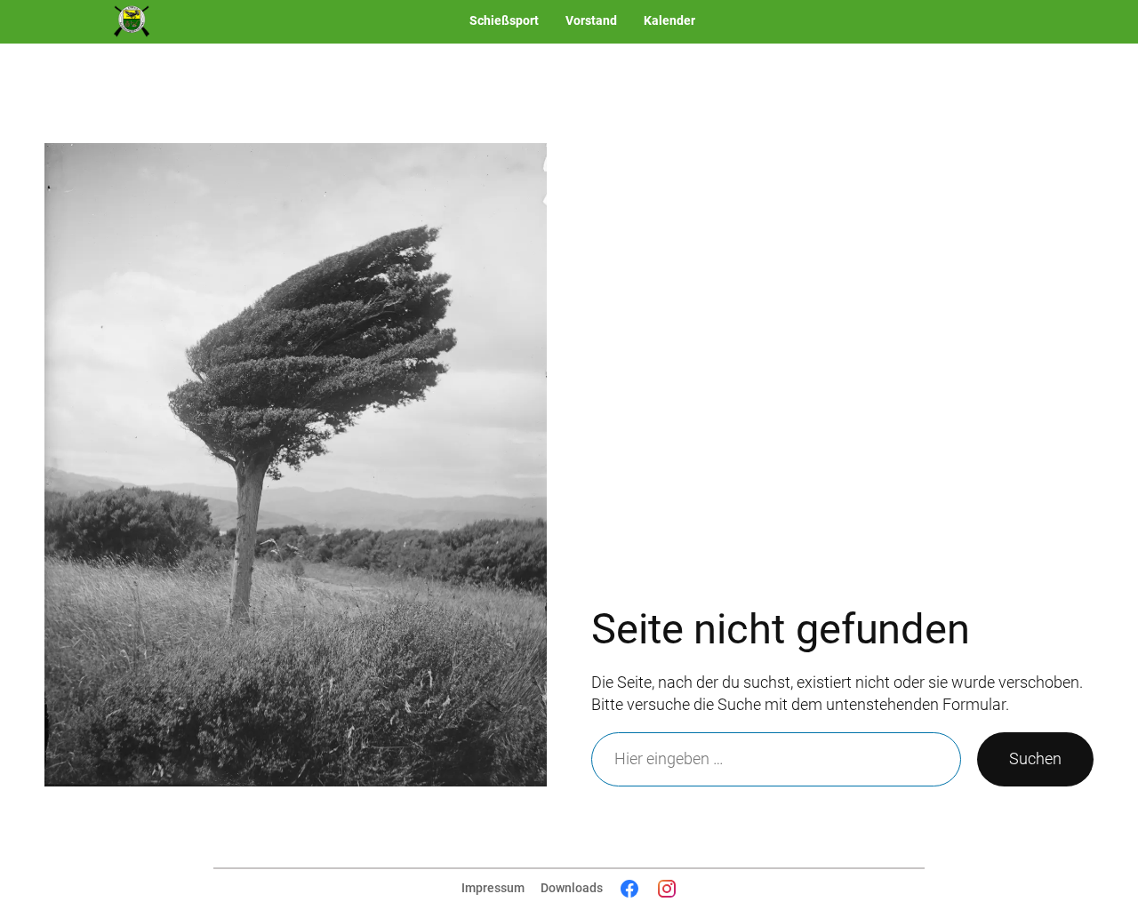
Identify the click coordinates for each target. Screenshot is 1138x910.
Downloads (572, 888)
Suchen (1035, 758)
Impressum (493, 888)
